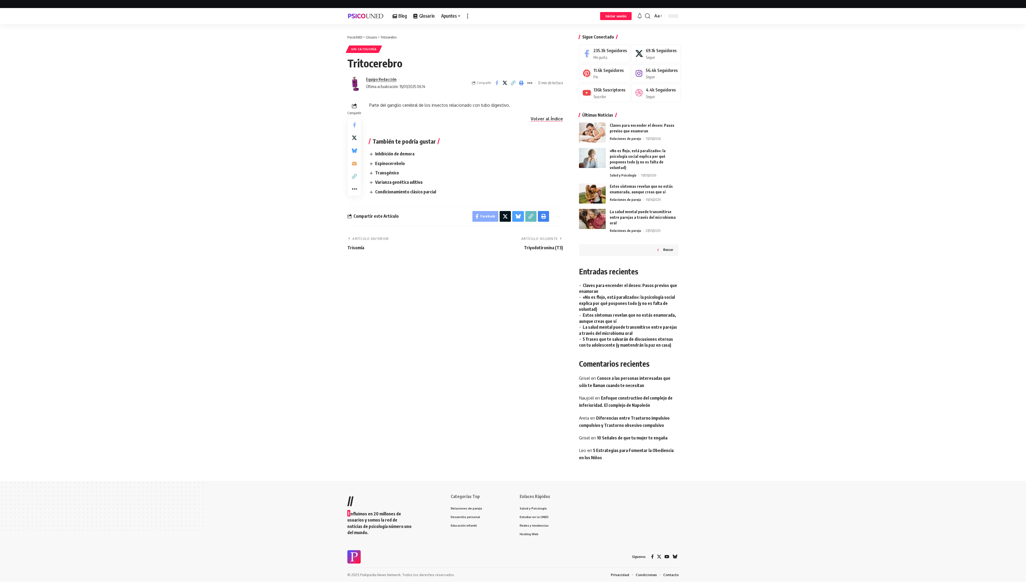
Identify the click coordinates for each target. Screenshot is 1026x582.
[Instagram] (656, 73)
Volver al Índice (547, 118)
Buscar (668, 250)
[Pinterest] (604, 73)
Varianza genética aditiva (398, 182)
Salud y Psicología (623, 175)
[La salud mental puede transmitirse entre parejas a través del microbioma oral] (592, 219)
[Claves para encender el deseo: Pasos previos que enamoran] (592, 132)
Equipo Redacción (381, 79)
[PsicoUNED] (365, 16)
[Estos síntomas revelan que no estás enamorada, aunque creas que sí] (592, 193)
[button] (467, 16)
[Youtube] (604, 93)
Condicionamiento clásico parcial (405, 191)
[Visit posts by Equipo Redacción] (355, 83)
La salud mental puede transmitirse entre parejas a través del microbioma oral (643, 217)
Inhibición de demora (394, 153)
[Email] (354, 163)
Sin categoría (364, 49)
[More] (530, 83)
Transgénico (387, 172)
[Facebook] (604, 53)
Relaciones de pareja (625, 138)
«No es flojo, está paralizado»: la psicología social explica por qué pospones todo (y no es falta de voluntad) (627, 303)
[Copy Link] (513, 83)
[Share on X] (505, 83)
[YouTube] (667, 556)
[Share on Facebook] (496, 83)
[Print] (521, 83)
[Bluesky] (675, 556)
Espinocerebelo (390, 163)
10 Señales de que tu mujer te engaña (632, 438)
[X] (656, 53)
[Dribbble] (656, 93)
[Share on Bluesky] (354, 150)
